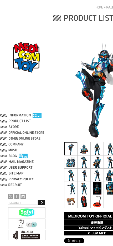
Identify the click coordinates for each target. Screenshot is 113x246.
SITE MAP (16, 173)
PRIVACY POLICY (21, 179)
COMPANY (16, 144)
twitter (10, 196)
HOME (99, 7)
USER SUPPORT (21, 167)
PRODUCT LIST (20, 121)
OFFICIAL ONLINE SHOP (27, 132)
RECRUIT (16, 185)
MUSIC (13, 150)
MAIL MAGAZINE (21, 161)
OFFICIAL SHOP (20, 127)
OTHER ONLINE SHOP (25, 138)
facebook (16, 196)
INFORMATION (20, 115)
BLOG (13, 156)
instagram (23, 196)
